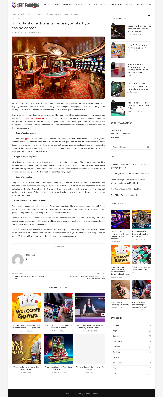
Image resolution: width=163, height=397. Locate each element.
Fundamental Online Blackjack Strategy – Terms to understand (137, 86)
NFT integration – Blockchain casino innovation (130, 173)
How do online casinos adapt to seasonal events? (139, 304)
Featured (132, 347)
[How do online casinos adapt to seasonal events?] (58, 307)
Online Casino (117, 5)
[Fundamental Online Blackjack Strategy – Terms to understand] (118, 89)
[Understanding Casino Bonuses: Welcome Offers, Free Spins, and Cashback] (26, 307)
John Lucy (23, 32)
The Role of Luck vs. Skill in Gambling (126, 189)
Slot (132, 373)
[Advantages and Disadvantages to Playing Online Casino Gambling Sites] (118, 70)
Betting (47, 5)
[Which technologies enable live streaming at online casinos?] (90, 307)
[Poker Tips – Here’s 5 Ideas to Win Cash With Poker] (118, 109)
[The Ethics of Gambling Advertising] (120, 289)
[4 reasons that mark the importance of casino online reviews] (118, 32)
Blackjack (67, 5)
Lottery (103, 5)
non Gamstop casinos (120, 134)
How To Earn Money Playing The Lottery (137, 46)
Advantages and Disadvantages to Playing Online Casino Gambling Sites (137, 68)
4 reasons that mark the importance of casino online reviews (139, 28)
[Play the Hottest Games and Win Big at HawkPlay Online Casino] (90, 349)
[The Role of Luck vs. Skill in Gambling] (141, 254)
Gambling (93, 5)
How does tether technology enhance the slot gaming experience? (120, 235)
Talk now (139, 5)
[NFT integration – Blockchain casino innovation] (141, 219)
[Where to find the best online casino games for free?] (26, 349)
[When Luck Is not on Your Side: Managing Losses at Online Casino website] (58, 349)
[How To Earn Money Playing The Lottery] (118, 51)
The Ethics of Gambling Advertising (125, 195)
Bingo (57, 5)
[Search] (150, 5)
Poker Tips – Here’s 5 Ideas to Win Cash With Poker (138, 105)
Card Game (80, 5)
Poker (129, 5)
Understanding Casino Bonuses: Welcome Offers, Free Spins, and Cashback (120, 270)
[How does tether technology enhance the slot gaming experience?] (120, 219)
